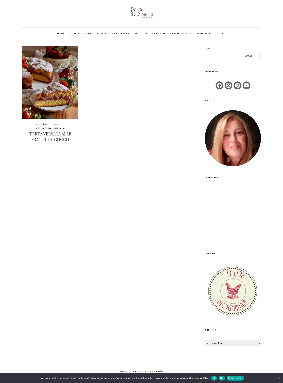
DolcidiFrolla (157, 371)
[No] (279, 378)
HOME (60, 33)
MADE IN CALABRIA (96, 33)
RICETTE (74, 33)
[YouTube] (246, 85)
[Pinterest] (237, 85)
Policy (221, 33)
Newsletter (204, 33)
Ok (214, 378)
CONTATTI (158, 33)
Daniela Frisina (44, 128)
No (221, 378)
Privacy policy (235, 378)
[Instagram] (228, 85)
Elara (122, 371)
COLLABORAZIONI (180, 33)
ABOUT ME (140, 33)
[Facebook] (219, 85)
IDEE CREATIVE (120, 33)
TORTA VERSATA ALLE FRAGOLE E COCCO (50, 136)
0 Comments (59, 128)
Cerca (208, 48)
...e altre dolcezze (43, 124)
